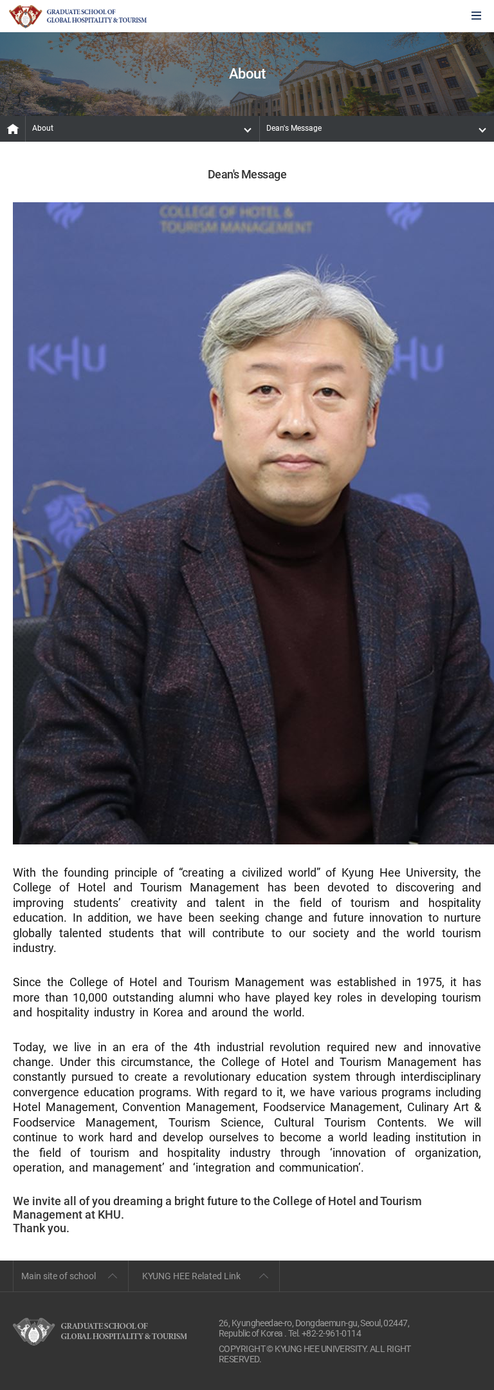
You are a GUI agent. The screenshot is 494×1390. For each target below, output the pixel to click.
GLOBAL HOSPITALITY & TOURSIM (78, 16)
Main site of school (58, 1276)
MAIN (13, 129)
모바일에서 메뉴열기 (476, 16)
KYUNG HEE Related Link (191, 1276)
